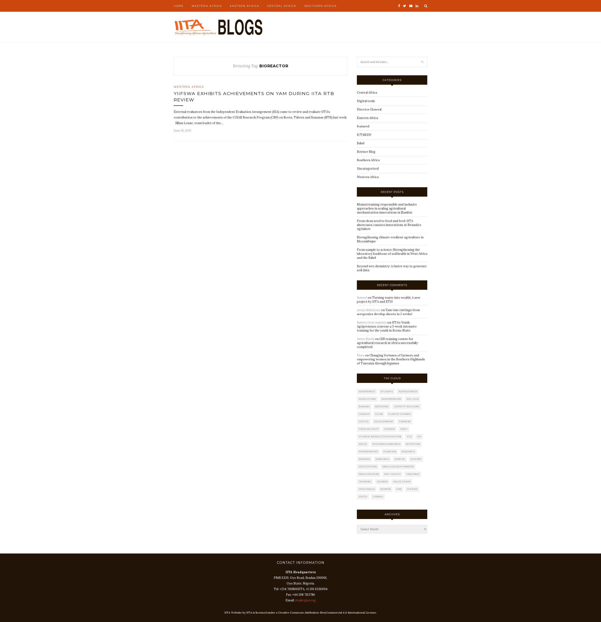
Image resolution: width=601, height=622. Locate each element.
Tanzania (413, 474)
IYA (419, 436)
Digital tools (366, 101)
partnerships (368, 451)
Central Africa (281, 6)
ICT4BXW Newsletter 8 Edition (380, 436)
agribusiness (408, 391)
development (383, 421)
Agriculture (367, 399)
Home (179, 6)
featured (363, 126)
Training (365, 481)
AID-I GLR (413, 399)
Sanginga (382, 459)
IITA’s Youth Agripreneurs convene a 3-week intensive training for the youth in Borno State (387, 326)
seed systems (368, 466)
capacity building (407, 406)
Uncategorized (368, 169)
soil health (392, 474)
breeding (382, 406)
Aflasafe (387, 391)
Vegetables (367, 489)
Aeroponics (367, 391)
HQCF (404, 429)
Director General (369, 109)
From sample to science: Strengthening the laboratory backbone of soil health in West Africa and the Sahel (392, 254)
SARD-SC (400, 459)
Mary (360, 355)
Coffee (364, 421)
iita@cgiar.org (305, 600)
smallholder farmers (398, 466)
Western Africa (207, 6)
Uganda (382, 481)
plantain (389, 451)
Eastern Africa (244, 6)
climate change (399, 414)
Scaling (416, 459)
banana (364, 406)
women (385, 489)
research (408, 451)
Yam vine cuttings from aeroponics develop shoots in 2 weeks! (388, 312)
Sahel (360, 143)
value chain (402, 481)
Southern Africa (320, 6)
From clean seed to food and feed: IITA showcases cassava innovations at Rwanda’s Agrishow (389, 225)
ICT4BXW (364, 135)
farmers (405, 421)
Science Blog (366, 152)
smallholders (369, 474)
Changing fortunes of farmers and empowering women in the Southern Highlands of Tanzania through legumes (391, 359)
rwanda (364, 459)
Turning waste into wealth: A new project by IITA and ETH (388, 300)
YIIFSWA (412, 489)
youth (363, 496)
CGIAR (379, 414)
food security (369, 429)
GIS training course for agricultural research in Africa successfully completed (387, 343)
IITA (409, 436)
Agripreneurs (391, 399)
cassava (364, 414)
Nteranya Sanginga (387, 444)
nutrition (413, 444)
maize (363, 444)
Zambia (378, 496)
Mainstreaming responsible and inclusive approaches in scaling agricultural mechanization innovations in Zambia (387, 208)
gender (389, 429)
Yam (399, 489)
